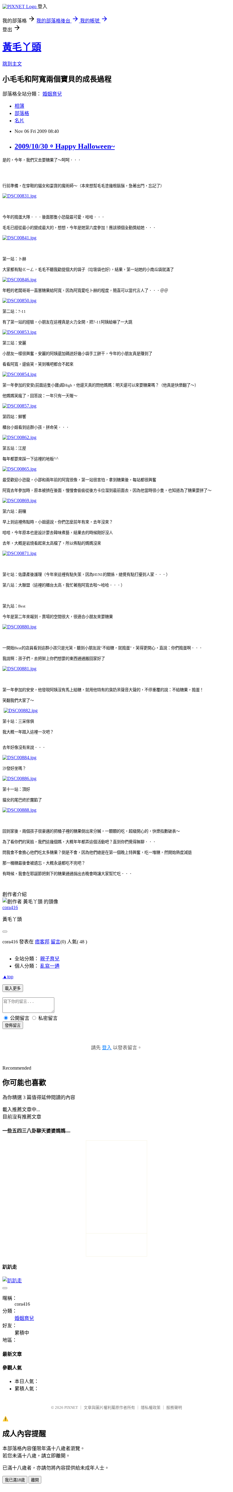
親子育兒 (49, 958)
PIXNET (71, 1407)
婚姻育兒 (52, 93)
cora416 (10, 907)
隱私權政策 (150, 1407)
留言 (55, 941)
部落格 (22, 113)
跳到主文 (12, 63)
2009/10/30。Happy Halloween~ (65, 146)
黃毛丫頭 (21, 47)
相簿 (19, 106)
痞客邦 (42, 941)
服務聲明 (174, 1407)
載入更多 (13, 988)
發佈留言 (13, 1025)
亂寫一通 (49, 966)
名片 (19, 120)
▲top (7, 976)
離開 (35, 1480)
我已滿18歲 (15, 1480)
